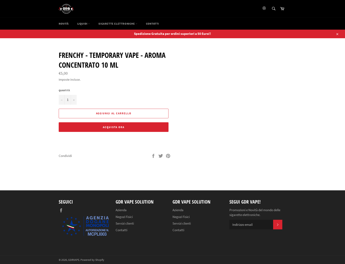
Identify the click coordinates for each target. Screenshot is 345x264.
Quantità (64, 90)
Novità (64, 23)
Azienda (121, 210)
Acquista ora (113, 127)
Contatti (152, 23)
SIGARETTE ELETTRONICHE (117, 23)
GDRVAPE (73, 260)
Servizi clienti (125, 223)
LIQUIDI (82, 23)
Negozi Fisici (124, 217)
